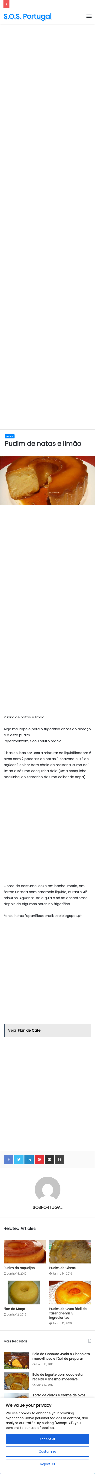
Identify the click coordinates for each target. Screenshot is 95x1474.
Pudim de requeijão (19, 1268)
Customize (47, 1451)
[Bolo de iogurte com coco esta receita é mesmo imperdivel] (16, 1381)
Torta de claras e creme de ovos (59, 1395)
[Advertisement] (47, 76)
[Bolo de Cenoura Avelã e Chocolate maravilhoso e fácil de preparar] (16, 1360)
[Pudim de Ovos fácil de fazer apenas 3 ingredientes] (70, 1292)
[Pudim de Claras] (70, 1252)
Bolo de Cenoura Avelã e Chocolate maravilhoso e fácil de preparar (61, 1356)
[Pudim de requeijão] (25, 1252)
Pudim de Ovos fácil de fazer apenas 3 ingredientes (68, 1313)
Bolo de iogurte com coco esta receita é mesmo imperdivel (58, 1376)
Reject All (47, 1464)
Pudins (9, 436)
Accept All (47, 1439)
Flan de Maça (14, 1308)
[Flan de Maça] (25, 1292)
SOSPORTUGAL (47, 1207)
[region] (47, 1436)
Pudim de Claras (62, 1268)
